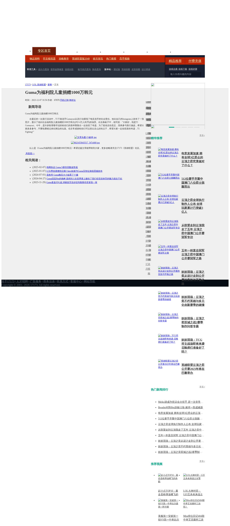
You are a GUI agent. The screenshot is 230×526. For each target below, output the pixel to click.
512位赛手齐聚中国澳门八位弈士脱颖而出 (192, 182)
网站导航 (89, 281)
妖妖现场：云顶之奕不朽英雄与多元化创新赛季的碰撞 (192, 300)
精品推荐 (175, 61)
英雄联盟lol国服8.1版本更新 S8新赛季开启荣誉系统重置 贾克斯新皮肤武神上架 (53, 38)
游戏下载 (182, 69)
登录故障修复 (56, 69)
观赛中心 (114, 51)
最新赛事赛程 (150, 220)
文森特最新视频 (148, 198)
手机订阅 (64, 100)
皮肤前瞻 (136, 69)
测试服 (117, 69)
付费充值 (194, 61)
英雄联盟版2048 (81, 58)
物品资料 (35, 58)
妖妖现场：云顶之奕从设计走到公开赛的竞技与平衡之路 (189, 441)
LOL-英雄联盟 (39, 84)
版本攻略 (137, 51)
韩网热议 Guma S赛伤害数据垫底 (62, 167)
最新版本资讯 (149, 173)
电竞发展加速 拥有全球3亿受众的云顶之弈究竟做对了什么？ (192, 413)
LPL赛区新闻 (150, 166)
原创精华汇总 (146, 257)
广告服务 (35, 281)
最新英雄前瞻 (149, 201)
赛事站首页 (150, 142)
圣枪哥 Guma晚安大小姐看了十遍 (62, 175)
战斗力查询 (43, 69)
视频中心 (67, 51)
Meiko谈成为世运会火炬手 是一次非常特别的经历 (185, 402)
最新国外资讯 (149, 145)
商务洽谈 (49, 281)
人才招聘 (22, 281)
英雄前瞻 (125, 69)
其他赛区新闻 (150, 192)
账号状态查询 (84, 69)
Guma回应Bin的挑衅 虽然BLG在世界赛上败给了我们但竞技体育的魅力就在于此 (84, 178)
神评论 (72, 100)
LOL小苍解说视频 (148, 231)
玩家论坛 (184, 51)
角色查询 (96, 69)
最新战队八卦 (146, 229)
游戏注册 (173, 69)
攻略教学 (64, 58)
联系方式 (62, 281)
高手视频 (124, 58)
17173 (28, 84)
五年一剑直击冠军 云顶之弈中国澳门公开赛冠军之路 (192, 254)
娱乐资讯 (98, 58)
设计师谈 (146, 69)
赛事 (50, 84)
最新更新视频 (148, 145)
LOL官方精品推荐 (147, 222)
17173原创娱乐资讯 (146, 170)
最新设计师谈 (149, 229)
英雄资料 (90, 51)
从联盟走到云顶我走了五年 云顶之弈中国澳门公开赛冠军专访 (192, 429)
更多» (202, 135)
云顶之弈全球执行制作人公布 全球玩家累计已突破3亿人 (189, 424)
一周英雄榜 (147, 194)
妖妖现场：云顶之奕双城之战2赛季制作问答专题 (192, 322)
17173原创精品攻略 (147, 147)
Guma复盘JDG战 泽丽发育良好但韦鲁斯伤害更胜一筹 (71, 182)
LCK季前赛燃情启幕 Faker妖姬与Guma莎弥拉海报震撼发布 (74, 171)
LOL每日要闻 (146, 142)
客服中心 (76, 281)
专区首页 (44, 50)
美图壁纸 (161, 51)
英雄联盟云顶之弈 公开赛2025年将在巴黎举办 (192, 368)
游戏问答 (69, 69)
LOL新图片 (147, 173)
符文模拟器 (49, 58)
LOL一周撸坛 (150, 245)
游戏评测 (192, 69)
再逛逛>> (30, 153)
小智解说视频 (148, 262)
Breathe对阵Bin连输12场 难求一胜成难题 (180, 407)
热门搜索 (111, 58)
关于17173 (7, 281)
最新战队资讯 (146, 201)
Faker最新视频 (148, 171)
